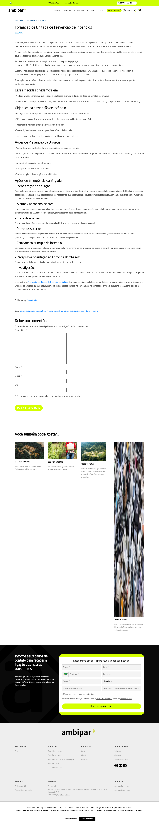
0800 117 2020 (53, 3)
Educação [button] (90, 10)
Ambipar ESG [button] (78, 10)
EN (143, 2)
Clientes (117, 755)
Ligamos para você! (101, 706)
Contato (102, 10)
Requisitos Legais (55, 751)
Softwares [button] (55, 10)
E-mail (18, 376)
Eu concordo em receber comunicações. (79, 694)
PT (140, 2)
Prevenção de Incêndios (88, 311)
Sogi (16, 751)
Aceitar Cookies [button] (87, 819)
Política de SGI (20, 786)
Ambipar (64, 282)
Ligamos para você (114, 10)
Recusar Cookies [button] (71, 819)
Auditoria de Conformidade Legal (61, 760)
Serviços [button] (66, 10)
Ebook (83, 755)
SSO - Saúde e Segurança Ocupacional (30, 20)
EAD (83, 751)
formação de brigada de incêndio (66, 311)
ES (147, 2)
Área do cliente (129, 10)
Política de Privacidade (104, 699)
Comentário (21, 330)
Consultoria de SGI (55, 768)
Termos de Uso (126, 699)
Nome (18, 367)
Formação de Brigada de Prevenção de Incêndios (53, 28)
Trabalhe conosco (121, 760)
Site (16, 385)
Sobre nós (118, 751)
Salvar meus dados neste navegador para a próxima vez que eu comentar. (49, 396)
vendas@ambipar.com (72, 3)
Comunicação (32, 300)
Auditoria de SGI (54, 764)
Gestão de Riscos (54, 755)
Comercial (52, 786)
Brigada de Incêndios (28, 311)
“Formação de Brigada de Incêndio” (43, 282)
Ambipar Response (121, 786)
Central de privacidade (23, 790)
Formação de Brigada (44, 311)
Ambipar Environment (122, 790)
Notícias (84, 760)
